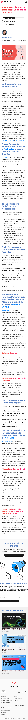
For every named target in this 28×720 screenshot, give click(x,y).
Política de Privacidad (19, 705)
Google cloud (8, 16)
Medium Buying (6, 310)
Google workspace (9, 18)
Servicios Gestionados (6, 707)
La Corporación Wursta (8, 718)
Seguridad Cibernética (6, 704)
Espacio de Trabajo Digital (7, 706)
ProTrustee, (5, 140)
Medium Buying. (19, 140)
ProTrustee (9, 149)
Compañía (3, 712)
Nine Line (11, 140)
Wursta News (7, 27)
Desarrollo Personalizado (7, 700)
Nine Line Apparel (7, 441)
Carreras (3, 714)
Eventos (16, 700)
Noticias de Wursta (9, 24)
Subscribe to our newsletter (14, 555)
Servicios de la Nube (5, 702)
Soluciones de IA (5, 698)
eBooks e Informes (18, 698)
